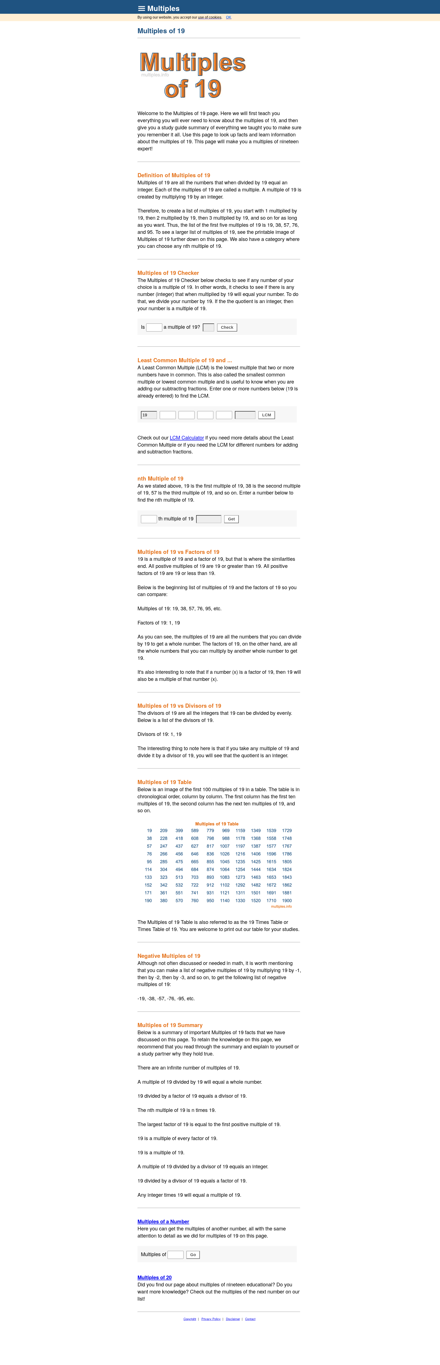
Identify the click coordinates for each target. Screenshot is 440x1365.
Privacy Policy (211, 1319)
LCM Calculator (187, 437)
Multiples (163, 8)
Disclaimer (233, 1319)
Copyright (190, 1319)
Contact (250, 1319)
